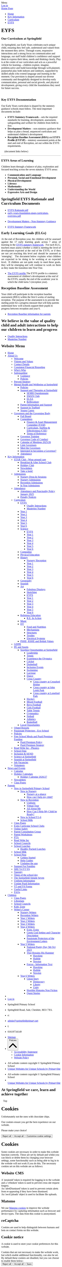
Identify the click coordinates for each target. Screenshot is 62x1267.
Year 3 (23, 517)
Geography (26, 580)
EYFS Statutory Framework (22, 226)
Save (29, 1264)
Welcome (18, 358)
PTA (16, 837)
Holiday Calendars (23, 774)
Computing (26, 551)
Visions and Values (23, 361)
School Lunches (22, 846)
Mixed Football (34, 701)
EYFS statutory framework (30, 244)
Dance (30, 676)
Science (24, 528)
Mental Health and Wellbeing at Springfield (36, 384)
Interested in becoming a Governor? (38, 451)
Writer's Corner (21, 909)
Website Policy (21, 1057)
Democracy (39, 981)
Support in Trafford (30, 407)
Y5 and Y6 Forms (23, 886)
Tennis (30, 655)
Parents (11, 785)
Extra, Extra (33, 929)
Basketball (32, 722)
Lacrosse (31, 673)
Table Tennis (33, 710)
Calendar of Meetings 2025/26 (35, 442)
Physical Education (30, 554)
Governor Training (29, 436)
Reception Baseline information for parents (29, 314)
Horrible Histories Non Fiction (42, 990)
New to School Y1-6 (30, 817)
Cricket (30, 661)
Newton (37, 961)
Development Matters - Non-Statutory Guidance (32, 221)
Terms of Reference (36, 433)
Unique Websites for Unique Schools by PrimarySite (34, 1068)
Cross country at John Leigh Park (44, 689)
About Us (12, 355)
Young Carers (27, 410)
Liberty (36, 984)
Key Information (16, 16)
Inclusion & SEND (23, 753)
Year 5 (23, 523)
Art (22, 586)
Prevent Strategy (22, 381)
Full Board (25, 416)
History (24, 557)
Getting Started (27, 857)
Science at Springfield (25, 756)
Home (11, 14)
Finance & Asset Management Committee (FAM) (42, 423)
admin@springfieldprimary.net (23, 1020)
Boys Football (34, 704)
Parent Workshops (23, 834)
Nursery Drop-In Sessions (33, 476)
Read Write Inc (21, 840)
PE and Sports (21, 647)
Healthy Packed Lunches (32, 849)
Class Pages (20, 782)
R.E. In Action (34, 618)
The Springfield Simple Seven (29, 877)
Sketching (32, 592)
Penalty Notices (28, 497)
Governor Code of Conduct (34, 439)
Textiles (30, 635)
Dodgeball (32, 664)
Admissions (20, 474)
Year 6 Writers (27, 976)
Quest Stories (33, 993)
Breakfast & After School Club (35, 462)
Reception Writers (29, 915)
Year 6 (23, 526)
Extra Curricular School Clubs (29, 826)
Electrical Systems (36, 638)
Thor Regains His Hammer (40, 952)
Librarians (19, 901)
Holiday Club (27, 465)
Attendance (26, 453)
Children (12, 895)
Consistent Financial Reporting (29, 367)
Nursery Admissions (30, 479)
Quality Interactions (17, 336)
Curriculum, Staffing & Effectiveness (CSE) (38, 429)
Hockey (31, 699)
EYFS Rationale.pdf (18, 210)
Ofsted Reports (21, 727)
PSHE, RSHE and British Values (37, 641)
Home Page (7, 8)
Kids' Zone (19, 906)
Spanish (24, 583)
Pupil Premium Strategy (32, 745)
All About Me (34, 808)
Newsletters (26, 468)
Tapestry (18, 872)
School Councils (22, 843)
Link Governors (28, 445)
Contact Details (21, 364)
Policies (24, 378)
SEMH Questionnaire (37, 393)
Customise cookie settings (39, 1136)
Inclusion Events (35, 667)
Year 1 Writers (27, 918)
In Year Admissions (30, 485)
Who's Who (20, 370)
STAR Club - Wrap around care (30, 459)
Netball (30, 716)
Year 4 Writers (27, 926)
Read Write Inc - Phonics (26, 748)
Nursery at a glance (36, 794)
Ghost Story (33, 978)
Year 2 (23, 514)
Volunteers (19, 765)
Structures (32, 632)
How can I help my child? (40, 797)
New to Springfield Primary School (31, 788)
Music (23, 621)
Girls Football (34, 707)
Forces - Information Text (39, 964)
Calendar (18, 771)
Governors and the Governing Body (32, 413)
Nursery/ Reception (36, 560)
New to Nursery (28, 791)
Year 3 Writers (27, 924)
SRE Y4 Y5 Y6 (22, 869)
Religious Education (30, 615)
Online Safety (21, 828)
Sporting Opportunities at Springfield (38, 650)
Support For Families (24, 866)
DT (22, 624)
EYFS (11, 22)
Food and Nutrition (36, 626)
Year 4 (23, 520)
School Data (20, 751)
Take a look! (26, 471)
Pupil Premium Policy (31, 742)
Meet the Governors (30, 448)
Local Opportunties (30, 725)
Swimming (32, 670)
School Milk (26, 820)
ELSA (30, 399)
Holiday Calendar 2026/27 (33, 776)
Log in (4, 5)
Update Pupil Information (27, 883)
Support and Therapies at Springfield (38, 390)
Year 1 (23, 511)
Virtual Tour (33, 805)
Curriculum (13, 19)
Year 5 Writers (27, 944)
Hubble (37, 958)
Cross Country (34, 678)
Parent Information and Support (36, 404)
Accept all (19, 1136)
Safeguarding (20, 373)
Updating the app (29, 863)
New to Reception (29, 800)
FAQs (17, 892)
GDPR (17, 644)
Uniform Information (24, 880)
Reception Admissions (31, 482)
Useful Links (20, 889)
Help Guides (26, 860)
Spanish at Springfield (25, 759)
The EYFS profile (17, 273)
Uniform (31, 802)
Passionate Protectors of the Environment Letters (40, 940)
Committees (26, 419)
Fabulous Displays (36, 589)
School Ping (20, 854)
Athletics (31, 719)
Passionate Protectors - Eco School (31, 730)
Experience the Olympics (39, 658)
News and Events (16, 768)
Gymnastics (32, 713)
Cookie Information (24, 1054)
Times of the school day (26, 875)
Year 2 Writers (27, 921)
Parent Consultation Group (27, 831)
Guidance (25, 376)
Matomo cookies (17, 1208)
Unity (36, 987)
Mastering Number (17, 339)
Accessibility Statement (25, 1051)
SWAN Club (33, 396)
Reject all (7, 1136)
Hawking (37, 955)
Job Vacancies (21, 762)
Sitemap (12, 1037)
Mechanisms (33, 629)
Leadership (32, 652)
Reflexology (33, 401)
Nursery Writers (28, 912)
